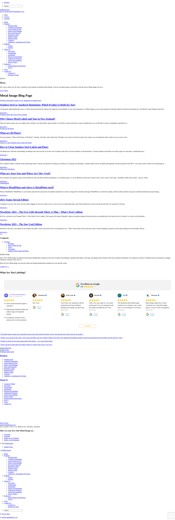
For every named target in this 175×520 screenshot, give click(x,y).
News (6, 69)
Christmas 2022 (8, 159)
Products (7, 24)
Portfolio (7, 44)
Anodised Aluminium (15, 27)
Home (6, 22)
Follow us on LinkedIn (11, 438)
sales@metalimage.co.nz (16, 11)
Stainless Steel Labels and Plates (18, 251)
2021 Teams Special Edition (14, 199)
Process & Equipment (15, 57)
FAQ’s (10, 68)
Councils (11, 40)
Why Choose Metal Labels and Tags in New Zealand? (27, 118)
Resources (7, 64)
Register (6, 2)
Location (7, 18)
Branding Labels (13, 35)
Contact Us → (4, 266)
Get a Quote (4, 90)
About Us (7, 49)
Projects (10, 47)
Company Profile (9, 384)
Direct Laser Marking (15, 31)
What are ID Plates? (10, 133)
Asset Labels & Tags (14, 29)
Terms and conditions (15, 60)
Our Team (11, 51)
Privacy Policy (12, 62)
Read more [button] (64, 310)
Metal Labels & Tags (14, 245)
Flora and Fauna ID (14, 33)
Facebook (7, 434)
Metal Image (9, 443)
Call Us (6, 17)
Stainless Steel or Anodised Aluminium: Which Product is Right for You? (37, 104)
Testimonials (12, 53)
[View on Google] (35, 295)
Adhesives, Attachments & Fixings (19, 42)
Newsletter (11, 249)
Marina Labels (12, 38)
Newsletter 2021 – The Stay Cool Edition (21, 224)
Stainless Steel (12, 26)
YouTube (7, 436)
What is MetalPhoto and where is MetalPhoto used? (27, 187)
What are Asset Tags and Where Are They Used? (25, 173)
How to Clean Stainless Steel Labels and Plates (24, 147)
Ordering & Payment (14, 58)
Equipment (11, 55)
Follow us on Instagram (11, 440)
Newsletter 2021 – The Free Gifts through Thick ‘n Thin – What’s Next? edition (41, 212)
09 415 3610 (4, 11)
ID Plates (11, 244)
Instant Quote (8, 447)
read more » (4, 113)
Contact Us (7, 71)
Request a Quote (13, 75)
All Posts (7, 242)
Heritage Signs (13, 37)
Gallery (10, 46)
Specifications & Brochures (17, 66)
